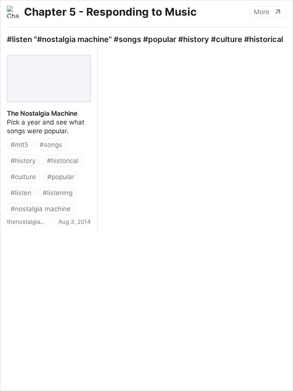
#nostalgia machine (41, 209)
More (261, 12)
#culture (23, 177)
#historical (63, 161)
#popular (60, 177)
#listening (57, 193)
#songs (51, 145)
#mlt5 (19, 145)
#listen (21, 193)
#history (23, 161)
